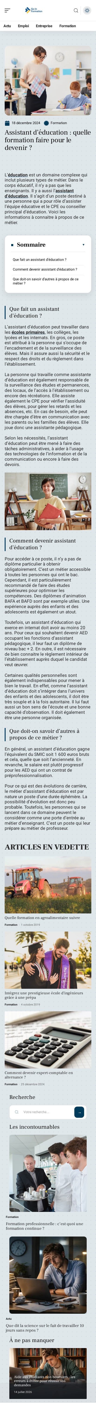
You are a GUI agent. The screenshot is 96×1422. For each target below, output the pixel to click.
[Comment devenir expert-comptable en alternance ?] (48, 1039)
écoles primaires (28, 332)
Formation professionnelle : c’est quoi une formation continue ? (44, 1226)
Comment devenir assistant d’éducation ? (45, 269)
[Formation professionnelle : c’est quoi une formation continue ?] (48, 1173)
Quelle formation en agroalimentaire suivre (42, 917)
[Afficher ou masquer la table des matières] (65, 245)
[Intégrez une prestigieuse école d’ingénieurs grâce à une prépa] (48, 960)
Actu (9, 1319)
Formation (59, 123)
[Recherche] (76, 10)
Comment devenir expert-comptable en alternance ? (39, 1075)
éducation (18, 175)
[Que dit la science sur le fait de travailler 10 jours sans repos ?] (48, 1275)
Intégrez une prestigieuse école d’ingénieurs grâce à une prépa (44, 995)
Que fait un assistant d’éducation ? (39, 259)
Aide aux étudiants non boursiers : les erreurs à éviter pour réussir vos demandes (44, 1381)
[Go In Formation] (34, 10)
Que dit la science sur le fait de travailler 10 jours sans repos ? (45, 1328)
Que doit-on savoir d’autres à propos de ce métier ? (46, 281)
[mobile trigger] (9, 10)
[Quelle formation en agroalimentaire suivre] (48, 884)
